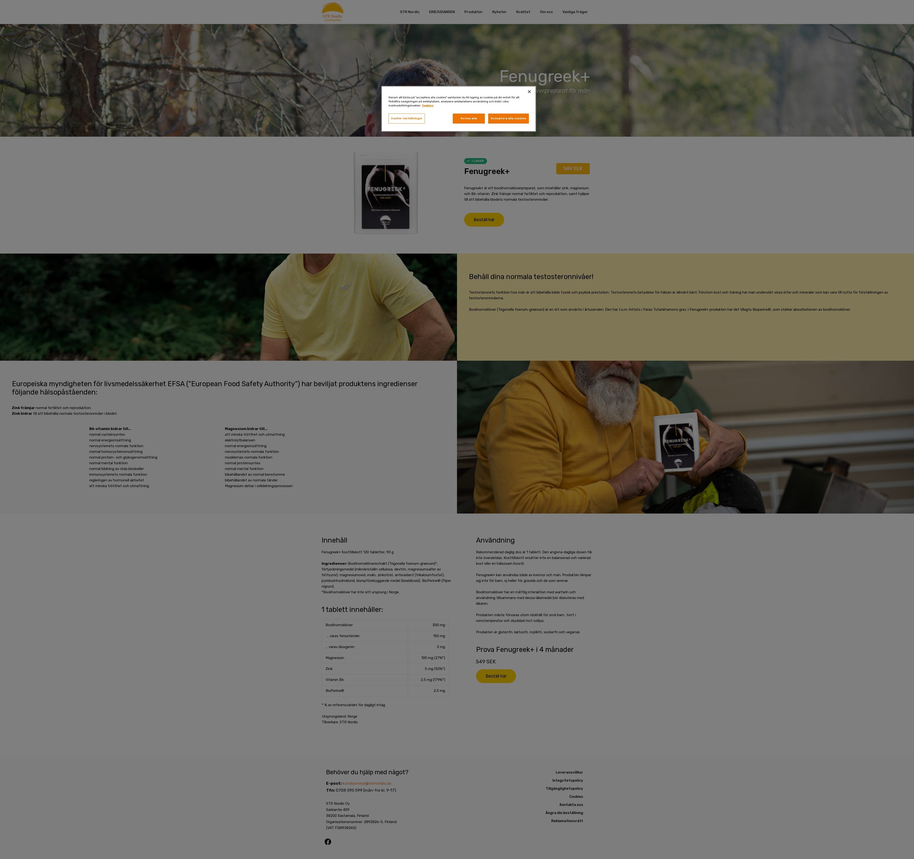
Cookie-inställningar (406, 118)
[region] (458, 109)
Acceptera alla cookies (508, 118)
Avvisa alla (469, 118)
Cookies (427, 105)
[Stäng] (529, 91)
